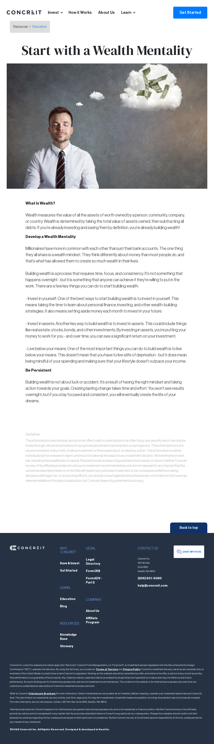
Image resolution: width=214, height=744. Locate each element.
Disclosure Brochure (42, 693)
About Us (106, 12)
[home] (24, 12)
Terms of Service (107, 669)
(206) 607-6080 (150, 578)
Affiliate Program (92, 620)
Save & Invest (69, 563)
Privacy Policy (131, 669)
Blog (63, 606)
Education (39, 26)
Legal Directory (93, 561)
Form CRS (93, 571)
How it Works (80, 12)
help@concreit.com (152, 585)
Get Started (190, 12)
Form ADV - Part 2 (94, 580)
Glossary (66, 646)
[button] (58, 12)
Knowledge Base (68, 636)
